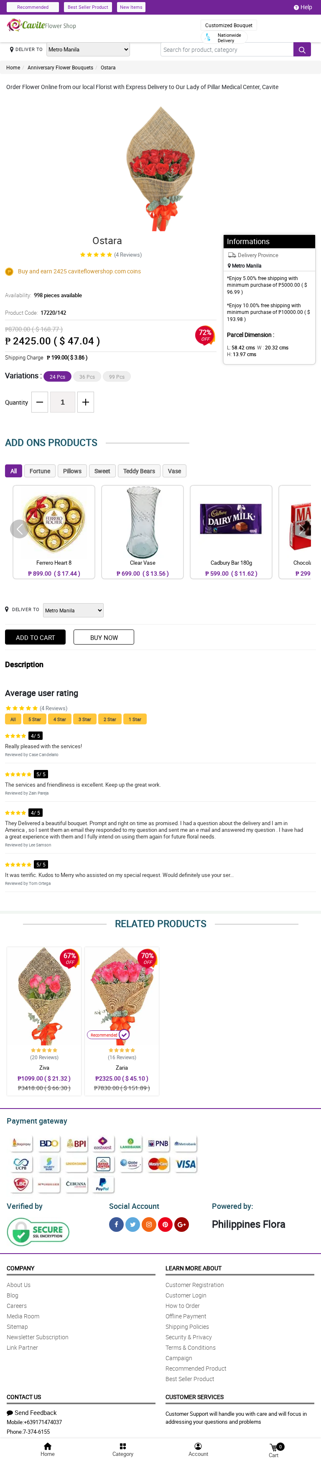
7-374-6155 (36, 1431)
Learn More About (194, 1268)
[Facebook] (116, 1224)
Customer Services (195, 1397)
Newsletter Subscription (38, 1337)
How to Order (183, 1306)
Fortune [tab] (40, 471)
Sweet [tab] (102, 471)
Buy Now (104, 637)
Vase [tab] (174, 471)
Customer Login (186, 1295)
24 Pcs (57, 376)
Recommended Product (196, 1368)
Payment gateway (37, 1121)
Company (20, 1268)
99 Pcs (117, 376)
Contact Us (24, 1397)
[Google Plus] (181, 1224)
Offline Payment (186, 1316)
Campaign (179, 1358)
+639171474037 (43, 1422)
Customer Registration (195, 1285)
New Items (131, 7)
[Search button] (302, 49)
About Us (19, 1285)
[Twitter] (132, 1224)
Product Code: (35, 312)
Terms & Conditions (191, 1347)
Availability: (43, 295)
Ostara (108, 67)
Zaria (122, 1067)
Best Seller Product (88, 7)
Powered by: (232, 1206)
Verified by (25, 1206)
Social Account (134, 1206)
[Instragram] (149, 1224)
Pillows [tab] (72, 471)
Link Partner (22, 1347)
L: (241, 347)
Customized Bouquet (228, 25)
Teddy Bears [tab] (139, 471)
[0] (273, 1447)
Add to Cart (35, 637)
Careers (17, 1306)
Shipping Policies (187, 1326)
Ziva (44, 1067)
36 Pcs (87, 376)
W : (272, 347)
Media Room (23, 1316)
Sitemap (17, 1326)
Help (306, 7)
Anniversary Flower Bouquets (60, 67)
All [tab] (13, 471)
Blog (12, 1295)
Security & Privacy (189, 1337)
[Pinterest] (165, 1224)
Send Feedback (36, 1412)
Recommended (32, 7)
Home (13, 67)
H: (241, 354)
